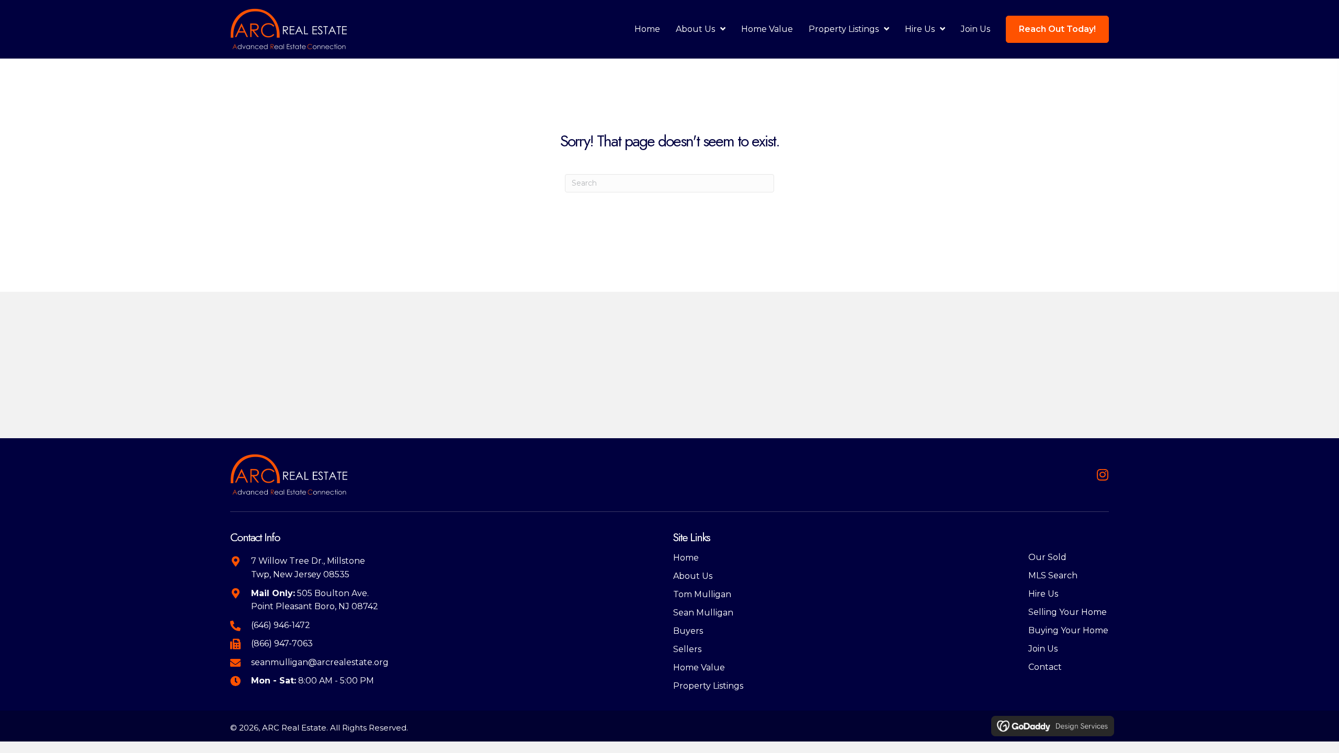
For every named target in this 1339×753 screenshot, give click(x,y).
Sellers (687, 649)
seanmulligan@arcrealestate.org (320, 662)
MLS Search (1052, 575)
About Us (692, 576)
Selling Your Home (1067, 612)
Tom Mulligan (702, 594)
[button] (1102, 474)
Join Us (1043, 649)
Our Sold (1047, 557)
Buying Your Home (1068, 630)
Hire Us (1043, 594)
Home (686, 558)
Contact (1045, 667)
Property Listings (708, 686)
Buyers (688, 631)
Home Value (699, 667)
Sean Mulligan (703, 613)
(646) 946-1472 (280, 625)
